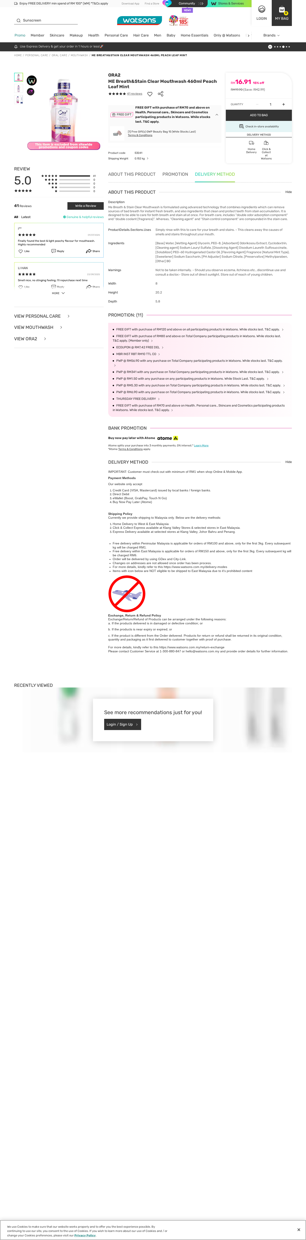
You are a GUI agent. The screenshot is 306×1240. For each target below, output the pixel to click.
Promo (20, 35)
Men (157, 35)
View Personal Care (38, 316)
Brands (269, 35)
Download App (130, 3)
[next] (248, 35)
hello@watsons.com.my (202, 651)
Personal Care (116, 35)
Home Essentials (194, 35)
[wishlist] (150, 93)
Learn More (201, 445)
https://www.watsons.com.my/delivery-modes (195, 567)
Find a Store (152, 3)
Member (37, 35)
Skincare (57, 35)
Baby (171, 35)
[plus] (283, 104)
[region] (153, 1230)
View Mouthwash (34, 327)
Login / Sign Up (120, 724)
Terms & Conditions (140, 135)
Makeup (76, 35)
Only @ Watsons (227, 35)
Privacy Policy (85, 1235)
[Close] (299, 1230)
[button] (282, 13)
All (16, 217)
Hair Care (141, 35)
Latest (25, 217)
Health (93, 35)
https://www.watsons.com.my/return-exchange (191, 647)
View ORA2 (26, 338)
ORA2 (114, 75)
